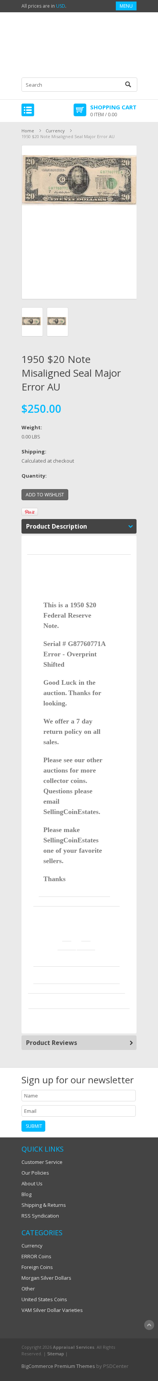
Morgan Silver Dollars (46, 1277)
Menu (126, 6)
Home (27, 130)
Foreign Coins (37, 1267)
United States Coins (44, 1299)
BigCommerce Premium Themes (58, 1366)
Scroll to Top (149, 1325)
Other (28, 1288)
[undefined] (79, 222)
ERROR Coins (36, 1256)
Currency (55, 130)
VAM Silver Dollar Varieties (52, 1310)
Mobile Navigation (27, 110)
